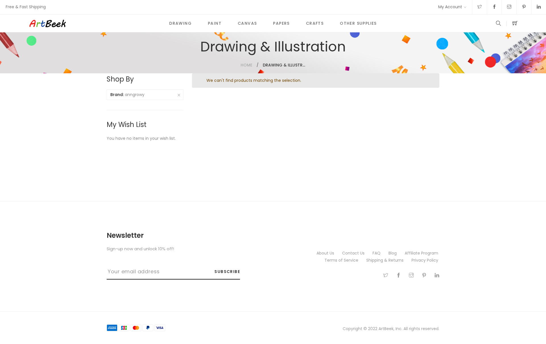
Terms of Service (341, 260)
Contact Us (354, 253)
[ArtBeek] (94, 23)
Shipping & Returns (385, 260)
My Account (450, 7)
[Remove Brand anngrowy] (179, 95)
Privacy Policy (425, 260)
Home (246, 65)
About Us (326, 253)
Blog (393, 253)
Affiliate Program (422, 253)
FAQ (377, 253)
